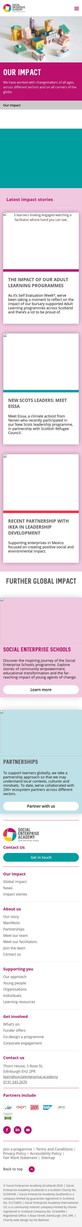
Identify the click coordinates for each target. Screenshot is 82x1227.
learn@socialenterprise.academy (30, 1076)
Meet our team (15, 935)
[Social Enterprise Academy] (14, 8)
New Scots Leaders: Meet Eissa (37, 403)
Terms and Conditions (54, 1149)
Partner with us (41, 806)
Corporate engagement (22, 1043)
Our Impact (11, 105)
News (8, 888)
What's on (11, 1024)
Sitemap (48, 1158)
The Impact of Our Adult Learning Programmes (38, 282)
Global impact (15, 882)
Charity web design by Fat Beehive (26, 1220)
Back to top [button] (13, 1169)
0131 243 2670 (15, 1082)
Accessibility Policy (46, 1153)
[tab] (15, 105)
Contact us (12, 954)
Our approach (14, 977)
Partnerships (13, 929)
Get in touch (41, 857)
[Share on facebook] (7, 1130)
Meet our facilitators (20, 942)
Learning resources (19, 1002)
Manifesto (11, 923)
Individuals (12, 996)
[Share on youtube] (28, 1130)
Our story (11, 917)
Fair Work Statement (20, 1158)
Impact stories (15, 894)
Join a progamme (17, 1149)
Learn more (41, 689)
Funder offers (14, 1030)
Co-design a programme (23, 1037)
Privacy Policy (14, 1153)
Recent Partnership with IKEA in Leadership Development (38, 527)
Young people (14, 983)
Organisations (15, 989)
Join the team (14, 948)
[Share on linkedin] (17, 1130)
